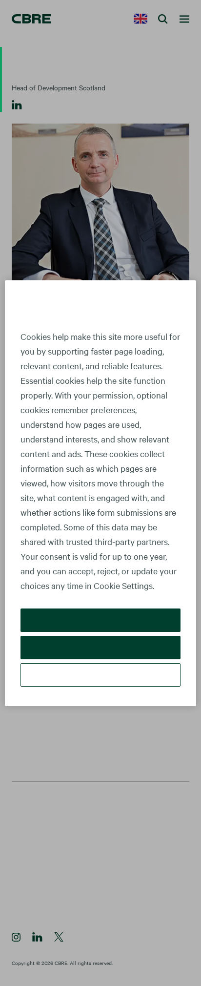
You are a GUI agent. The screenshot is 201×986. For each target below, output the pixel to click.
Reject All (100, 647)
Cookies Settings (100, 674)
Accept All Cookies (100, 620)
